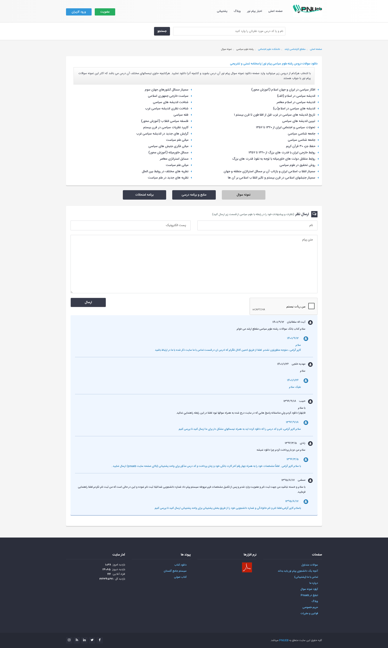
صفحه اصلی (275, 11)
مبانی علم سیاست (177, 140)
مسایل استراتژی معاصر (174, 159)
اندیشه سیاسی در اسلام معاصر (296, 102)
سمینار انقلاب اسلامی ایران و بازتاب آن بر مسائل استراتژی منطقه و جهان (269, 171)
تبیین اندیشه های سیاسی (298, 121)
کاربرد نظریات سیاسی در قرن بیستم (165, 127)
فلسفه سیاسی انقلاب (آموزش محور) (164, 121)
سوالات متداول (309, 565)
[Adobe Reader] (247, 567)
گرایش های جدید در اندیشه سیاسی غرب (162, 134)
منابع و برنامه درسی (194, 195)
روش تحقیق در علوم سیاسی (297, 165)
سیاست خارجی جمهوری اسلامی (168, 96)
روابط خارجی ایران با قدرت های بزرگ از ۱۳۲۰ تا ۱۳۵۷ (282, 152)
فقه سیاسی (181, 115)
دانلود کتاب (180, 565)
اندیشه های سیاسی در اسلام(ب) (294, 108)
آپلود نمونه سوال (309, 589)
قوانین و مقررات (309, 613)
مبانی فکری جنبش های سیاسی (168, 146)
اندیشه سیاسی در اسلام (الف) (296, 96)
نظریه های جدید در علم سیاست (168, 178)
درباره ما (313, 583)
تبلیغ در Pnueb (309, 595)
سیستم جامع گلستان (175, 571)
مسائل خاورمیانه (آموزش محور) (168, 152)
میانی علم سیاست (177, 165)
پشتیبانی (222, 11)
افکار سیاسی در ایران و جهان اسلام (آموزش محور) (283, 90)
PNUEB (284, 640)
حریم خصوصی (310, 607)
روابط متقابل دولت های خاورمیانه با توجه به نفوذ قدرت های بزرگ (273, 159)
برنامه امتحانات (144, 195)
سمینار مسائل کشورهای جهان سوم (166, 90)
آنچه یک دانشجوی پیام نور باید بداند (298, 571)
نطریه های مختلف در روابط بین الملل (165, 171)
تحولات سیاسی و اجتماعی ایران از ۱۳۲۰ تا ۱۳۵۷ (285, 127)
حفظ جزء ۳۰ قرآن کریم (300, 146)
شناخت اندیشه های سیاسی (170, 102)
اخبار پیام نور (254, 11)
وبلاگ (237, 11)
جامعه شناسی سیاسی (301, 134)
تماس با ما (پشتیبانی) (306, 577)
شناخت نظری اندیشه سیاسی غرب (166, 108)
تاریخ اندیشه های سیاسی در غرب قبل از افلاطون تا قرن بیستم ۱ (274, 115)
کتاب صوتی (180, 577)
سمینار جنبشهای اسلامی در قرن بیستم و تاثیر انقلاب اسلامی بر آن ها (271, 178)
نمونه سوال (243, 195)
